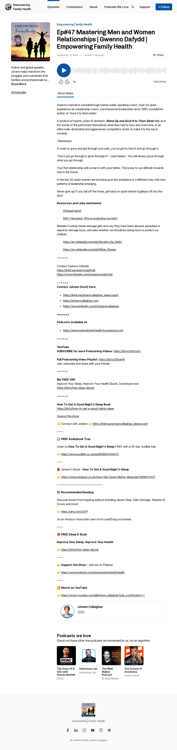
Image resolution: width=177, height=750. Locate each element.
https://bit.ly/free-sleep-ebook (75, 388)
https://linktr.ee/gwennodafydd (76, 270)
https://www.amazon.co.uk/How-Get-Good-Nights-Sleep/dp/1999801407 (108, 477)
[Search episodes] (132, 7)
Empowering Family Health (22, 7)
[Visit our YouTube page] (92, 730)
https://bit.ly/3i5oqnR (112, 359)
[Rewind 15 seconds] (61, 81)
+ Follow (163, 7)
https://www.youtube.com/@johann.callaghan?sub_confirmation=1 (103, 595)
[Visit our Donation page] (109, 730)
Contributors (74, 7)
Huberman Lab (88, 668)
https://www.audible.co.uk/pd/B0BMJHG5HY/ (90, 454)
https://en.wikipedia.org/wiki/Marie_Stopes (89, 249)
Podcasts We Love (116, 7)
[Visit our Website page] (101, 730)
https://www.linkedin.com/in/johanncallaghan (91, 306)
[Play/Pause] (64, 70)
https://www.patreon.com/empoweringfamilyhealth (93, 572)
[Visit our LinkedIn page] (76, 730)
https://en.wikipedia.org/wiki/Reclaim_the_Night (92, 242)
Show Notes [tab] (65, 93)
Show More (18, 84)
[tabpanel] (111, 352)
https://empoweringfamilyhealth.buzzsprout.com (93, 330)
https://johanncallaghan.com (81, 300)
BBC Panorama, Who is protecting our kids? (90, 218)
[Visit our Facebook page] (67, 730)
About (93, 7)
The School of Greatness (133, 670)
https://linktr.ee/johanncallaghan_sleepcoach (90, 295)
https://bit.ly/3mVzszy (127, 351)
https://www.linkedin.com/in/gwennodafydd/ (85, 274)
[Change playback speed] (74, 81)
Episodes (53, 7)
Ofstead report (72, 210)
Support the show (68, 416)
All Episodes (18, 92)
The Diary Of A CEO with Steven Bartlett (66, 671)
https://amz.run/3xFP (74, 511)
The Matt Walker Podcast (107, 671)
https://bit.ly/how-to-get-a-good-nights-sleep (85, 408)
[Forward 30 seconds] (67, 81)
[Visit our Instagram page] (84, 730)
